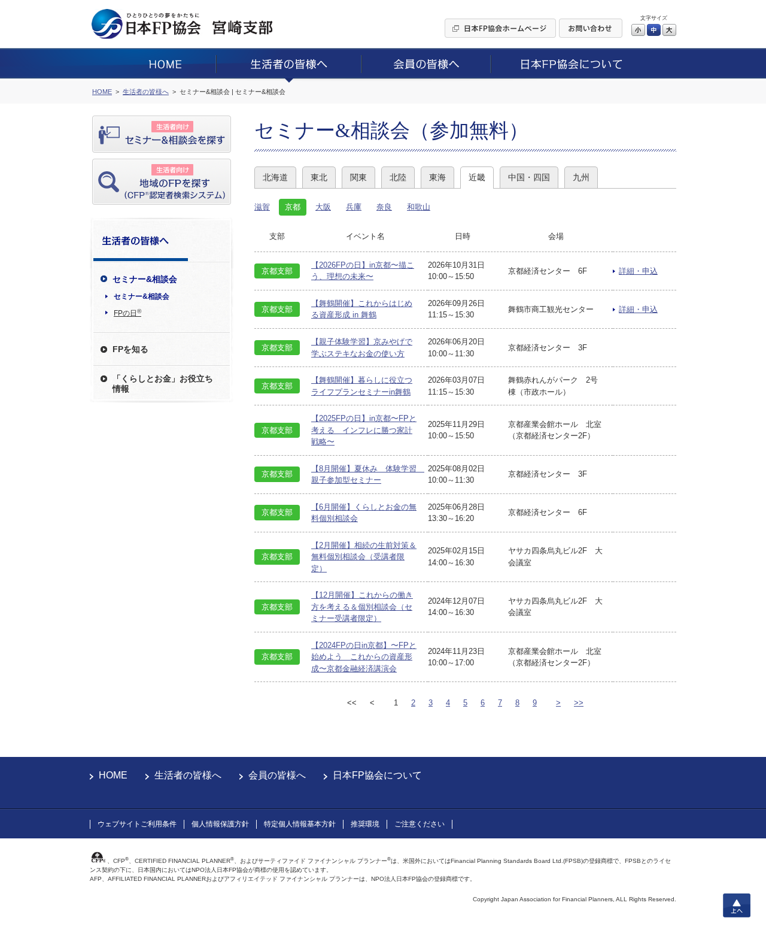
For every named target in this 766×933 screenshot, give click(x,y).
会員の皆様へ (277, 775)
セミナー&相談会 (141, 296)
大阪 (323, 206)
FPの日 (127, 312)
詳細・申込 (638, 270)
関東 (358, 177)
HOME (113, 775)
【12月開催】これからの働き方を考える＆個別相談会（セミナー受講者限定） (362, 606)
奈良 (384, 206)
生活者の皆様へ (187, 775)
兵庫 (353, 206)
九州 (581, 177)
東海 (437, 177)
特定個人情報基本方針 (300, 824)
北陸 (398, 177)
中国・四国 (529, 177)
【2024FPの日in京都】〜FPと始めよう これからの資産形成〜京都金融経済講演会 (364, 657)
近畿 (477, 177)
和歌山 (418, 206)
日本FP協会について (377, 775)
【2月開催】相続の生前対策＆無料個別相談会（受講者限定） (364, 557)
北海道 (275, 177)
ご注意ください (419, 824)
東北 (319, 177)
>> (578, 702)
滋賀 (262, 206)
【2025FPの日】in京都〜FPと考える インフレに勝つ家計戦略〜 (364, 430)
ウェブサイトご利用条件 (137, 824)
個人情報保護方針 (220, 824)
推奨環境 (365, 824)
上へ (736, 905)
